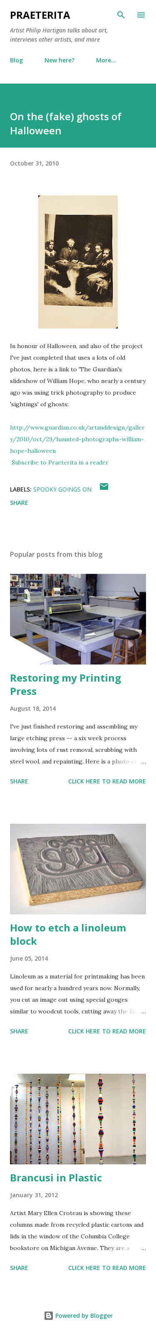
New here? (59, 60)
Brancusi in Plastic (56, 1177)
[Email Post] (104, 489)
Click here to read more (107, 781)
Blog (16, 60)
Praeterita (40, 15)
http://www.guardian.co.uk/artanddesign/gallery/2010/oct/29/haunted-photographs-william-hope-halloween (77, 439)
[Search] (121, 15)
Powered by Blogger (83, 1315)
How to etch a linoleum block (68, 934)
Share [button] (19, 502)
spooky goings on (62, 489)
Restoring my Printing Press (65, 684)
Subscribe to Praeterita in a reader (60, 462)
